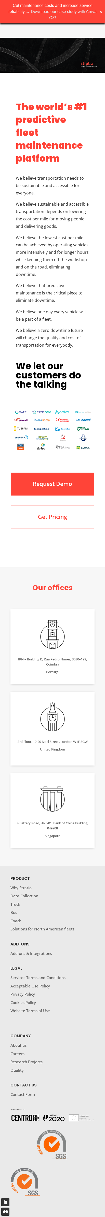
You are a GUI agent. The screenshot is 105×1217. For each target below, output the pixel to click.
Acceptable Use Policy (30, 985)
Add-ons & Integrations (31, 953)
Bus (13, 912)
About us (18, 1045)
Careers (17, 1053)
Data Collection (24, 895)
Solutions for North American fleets (42, 928)
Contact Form (22, 1094)
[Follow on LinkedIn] (5, 1202)
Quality (17, 1070)
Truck (15, 904)
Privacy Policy (22, 994)
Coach (15, 920)
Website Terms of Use (30, 1010)
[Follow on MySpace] (5, 1212)
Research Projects (26, 1061)
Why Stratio (21, 887)
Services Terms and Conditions (38, 977)
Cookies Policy (23, 1002)
